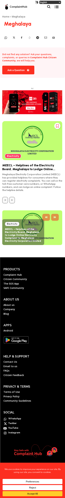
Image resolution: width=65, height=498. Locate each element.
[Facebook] (21, 37)
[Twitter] (13, 37)
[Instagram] (5, 432)
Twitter (12, 423)
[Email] (45, 37)
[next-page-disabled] (12, 200)
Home (5, 16)
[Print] (53, 37)
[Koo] (29, 37)
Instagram (14, 432)
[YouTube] (5, 428)
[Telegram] (37, 37)
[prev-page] (5, 200)
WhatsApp (14, 418)
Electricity (13, 156)
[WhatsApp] (5, 37)
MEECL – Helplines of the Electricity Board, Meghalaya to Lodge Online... (28, 167)
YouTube (13, 428)
